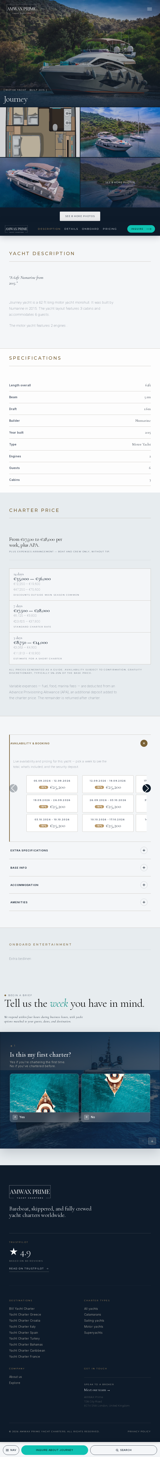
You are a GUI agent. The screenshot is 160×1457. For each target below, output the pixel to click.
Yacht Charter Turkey (24, 1338)
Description (49, 228)
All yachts (91, 1308)
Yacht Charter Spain (23, 1332)
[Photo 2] (40, 132)
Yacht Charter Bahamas (26, 1344)
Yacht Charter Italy (22, 1326)
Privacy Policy (139, 1431)
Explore (14, 1383)
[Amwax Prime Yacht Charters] (21, 9)
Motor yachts (93, 1326)
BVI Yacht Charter (22, 1308)
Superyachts (93, 1332)
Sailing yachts (94, 1320)
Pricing (110, 228)
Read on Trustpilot (29, 1268)
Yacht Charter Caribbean (27, 1350)
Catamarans (92, 1314)
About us (15, 1376)
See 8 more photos (80, 216)
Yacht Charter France (24, 1356)
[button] (146, 788)
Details (71, 228)
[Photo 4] (40, 182)
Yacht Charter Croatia (24, 1320)
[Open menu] (149, 9)
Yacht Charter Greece (25, 1314)
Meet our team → (97, 1390)
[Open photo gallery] (80, 53)
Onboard (90, 228)
